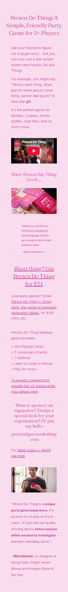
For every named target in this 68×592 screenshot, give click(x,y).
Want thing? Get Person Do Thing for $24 (34, 276)
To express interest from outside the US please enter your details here (33, 386)
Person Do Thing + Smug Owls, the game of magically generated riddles (34, 307)
